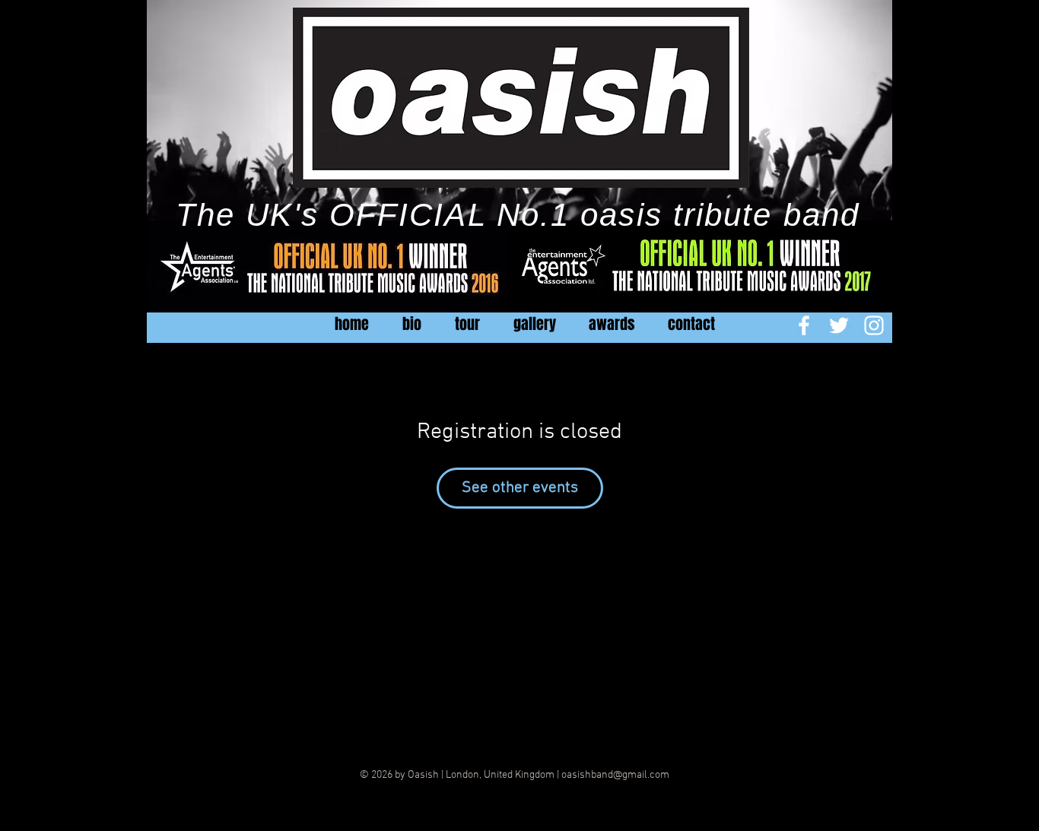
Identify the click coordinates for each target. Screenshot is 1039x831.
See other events (520, 487)
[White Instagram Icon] (874, 325)
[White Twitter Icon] (839, 325)
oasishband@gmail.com (615, 775)
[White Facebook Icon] (804, 325)
